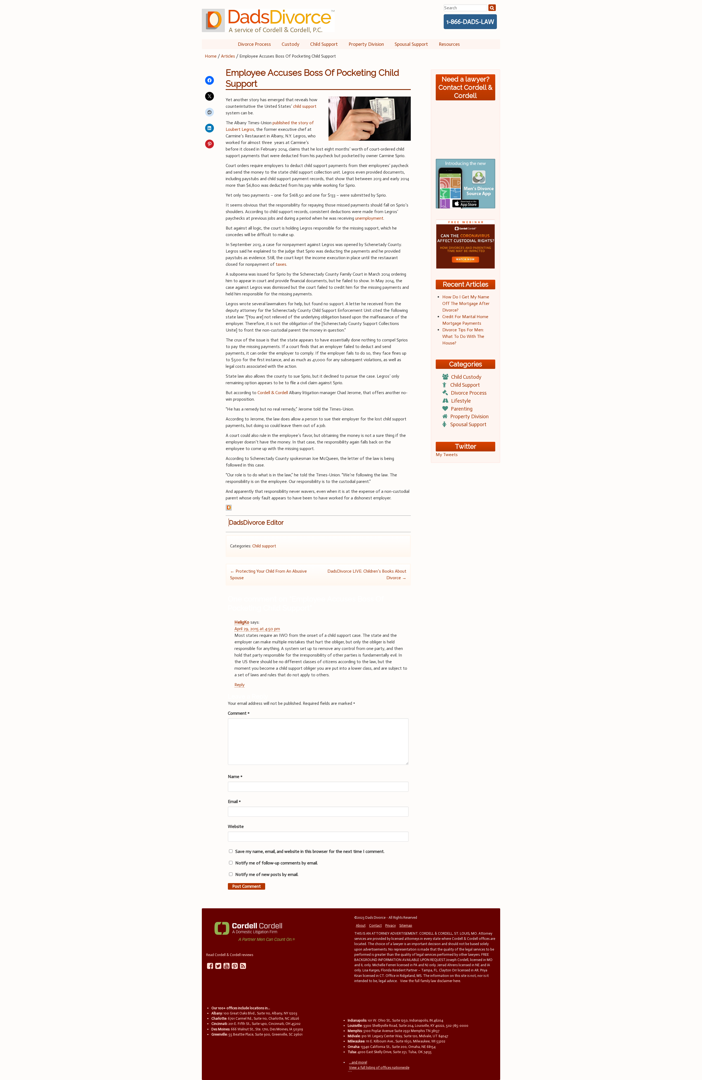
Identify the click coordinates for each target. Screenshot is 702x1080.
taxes (281, 264)
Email (234, 801)
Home (211, 56)
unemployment (369, 218)
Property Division (366, 44)
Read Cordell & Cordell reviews (229, 955)
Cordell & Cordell (272, 392)
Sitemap (405, 925)
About (361, 925)
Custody (290, 44)
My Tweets (447, 454)
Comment (239, 713)
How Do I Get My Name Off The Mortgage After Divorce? (465, 303)
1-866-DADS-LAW (470, 22)
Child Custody (466, 377)
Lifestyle (461, 401)
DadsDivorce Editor (256, 522)
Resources (449, 44)
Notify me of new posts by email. (266, 874)
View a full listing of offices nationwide (379, 1067)
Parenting (461, 409)
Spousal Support (411, 44)
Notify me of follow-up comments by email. (276, 863)
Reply (239, 684)
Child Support (324, 44)
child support (304, 106)
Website (236, 826)
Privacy (390, 925)
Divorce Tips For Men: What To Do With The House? (463, 336)
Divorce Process (254, 44)
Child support (264, 546)
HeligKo (241, 622)
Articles (228, 56)
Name (235, 776)
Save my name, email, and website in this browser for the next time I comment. (309, 851)
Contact (375, 925)
